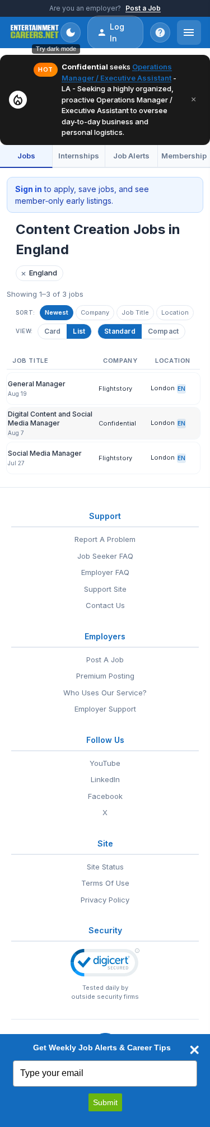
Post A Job (105, 659)
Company (95, 312)
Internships (78, 155)
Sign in (28, 189)
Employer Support (105, 708)
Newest (56, 312)
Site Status (105, 866)
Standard (120, 331)
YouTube (105, 763)
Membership (184, 155)
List (79, 331)
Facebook (105, 796)
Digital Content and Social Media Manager (50, 418)
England (39, 273)
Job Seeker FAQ (105, 555)
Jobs (26, 155)
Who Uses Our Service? (105, 692)
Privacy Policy (105, 899)
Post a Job (143, 8)
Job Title (135, 312)
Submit (105, 1102)
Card (52, 331)
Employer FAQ (105, 572)
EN (181, 388)
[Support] (160, 32)
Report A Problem (105, 539)
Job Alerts (131, 155)
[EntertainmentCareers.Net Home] (34, 32)
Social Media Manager (45, 453)
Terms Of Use (105, 882)
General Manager (37, 384)
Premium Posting (105, 675)
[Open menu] (189, 32)
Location (175, 312)
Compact (163, 331)
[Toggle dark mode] (70, 32)
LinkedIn (105, 779)
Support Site (105, 588)
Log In (117, 32)
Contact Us (105, 605)
